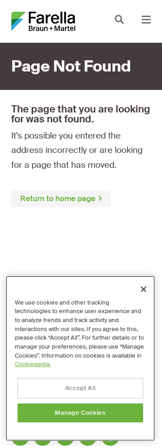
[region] (80, 358)
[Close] (143, 289)
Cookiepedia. (33, 364)
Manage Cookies (80, 413)
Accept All (80, 388)
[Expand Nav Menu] (146, 19)
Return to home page (57, 198)
